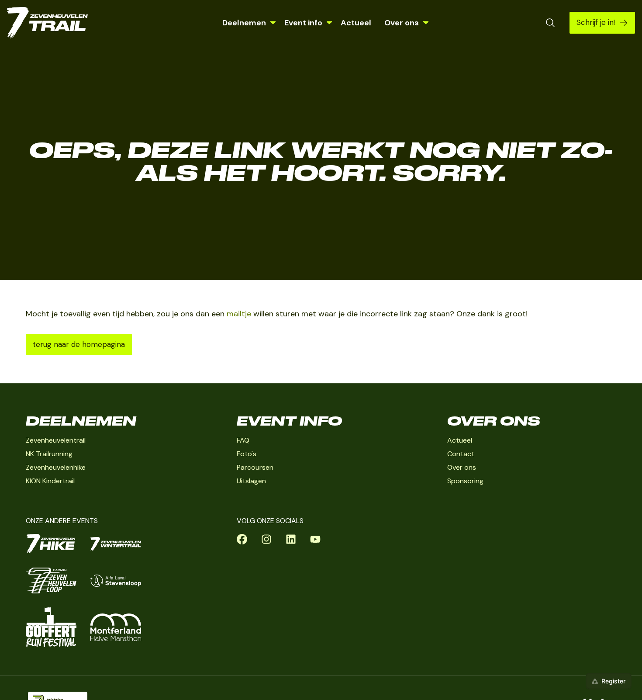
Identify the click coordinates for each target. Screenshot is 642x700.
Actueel (356, 22)
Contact (460, 453)
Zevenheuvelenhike (56, 467)
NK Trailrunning (49, 453)
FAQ (243, 440)
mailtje (239, 313)
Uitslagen (251, 480)
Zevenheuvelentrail (56, 440)
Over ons (461, 467)
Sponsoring (465, 480)
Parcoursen (255, 467)
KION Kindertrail (50, 480)
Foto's (246, 453)
